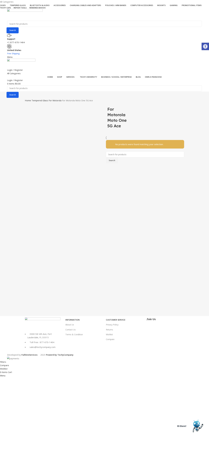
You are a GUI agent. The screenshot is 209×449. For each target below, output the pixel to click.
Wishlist (109, 334)
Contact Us (70, 329)
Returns (109, 329)
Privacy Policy (112, 324)
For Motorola (55, 100)
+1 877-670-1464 (16, 42)
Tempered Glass (40, 100)
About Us (69, 324)
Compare (110, 339)
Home (28, 100)
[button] (205, 46)
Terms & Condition (74, 334)
